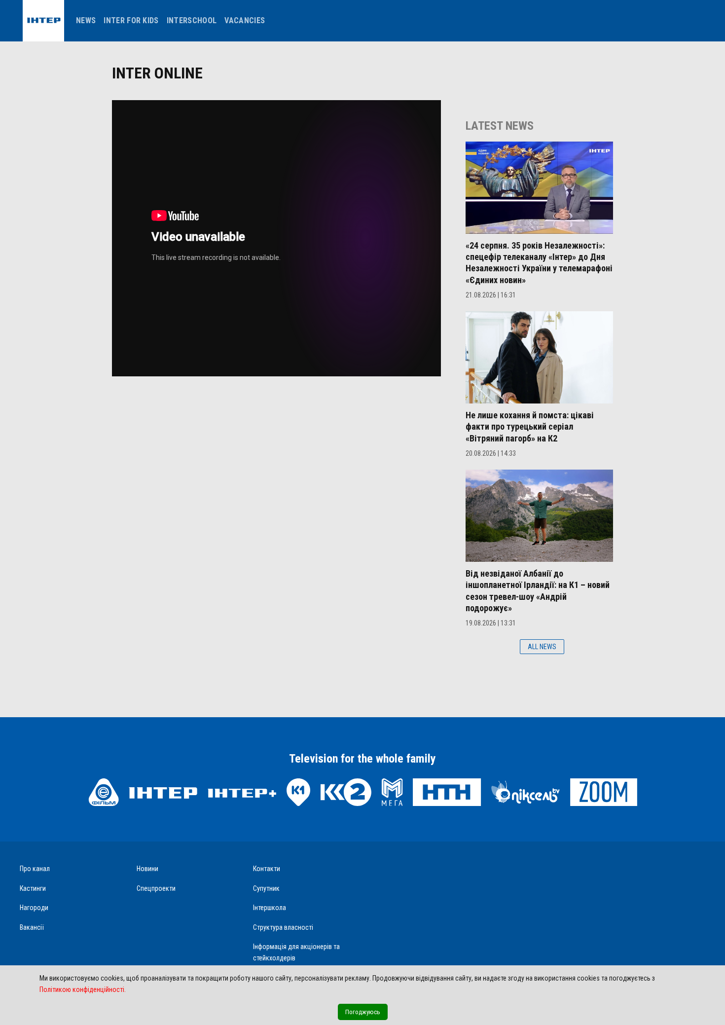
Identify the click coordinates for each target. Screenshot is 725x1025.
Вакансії (32, 927)
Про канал (35, 869)
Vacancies (244, 20)
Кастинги (33, 888)
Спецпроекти (156, 888)
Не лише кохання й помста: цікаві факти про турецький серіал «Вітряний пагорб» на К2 (530, 426)
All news (542, 647)
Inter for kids (131, 20)
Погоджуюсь (362, 1012)
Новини (147, 869)
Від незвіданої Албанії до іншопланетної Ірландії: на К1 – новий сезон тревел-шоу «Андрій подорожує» (538, 590)
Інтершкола (269, 908)
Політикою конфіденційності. (82, 989)
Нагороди (34, 908)
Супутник (266, 888)
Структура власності (283, 927)
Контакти (266, 869)
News (86, 20)
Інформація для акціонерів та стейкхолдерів (296, 952)
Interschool (192, 20)
